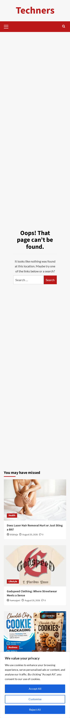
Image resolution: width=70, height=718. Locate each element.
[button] (8, 26)
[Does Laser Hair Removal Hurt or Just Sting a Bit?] (35, 500)
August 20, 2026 (30, 534)
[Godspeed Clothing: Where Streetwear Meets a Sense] (35, 565)
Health (12, 515)
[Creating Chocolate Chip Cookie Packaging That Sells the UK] (35, 632)
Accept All (35, 688)
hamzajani (15, 600)
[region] (35, 685)
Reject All (35, 709)
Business (13, 647)
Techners (35, 10)
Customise (35, 699)
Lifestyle (13, 581)
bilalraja (14, 534)
